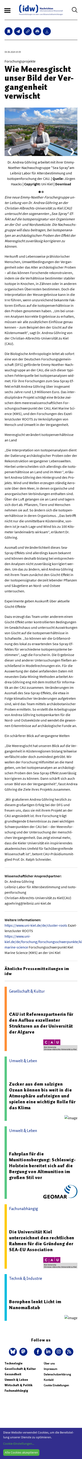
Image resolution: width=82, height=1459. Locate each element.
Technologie (14, 1363)
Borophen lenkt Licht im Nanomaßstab (35, 1304)
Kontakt (49, 1380)
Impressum (50, 1369)
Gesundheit (13, 1374)
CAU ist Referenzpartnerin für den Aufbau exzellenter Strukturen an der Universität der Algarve (41, 1023)
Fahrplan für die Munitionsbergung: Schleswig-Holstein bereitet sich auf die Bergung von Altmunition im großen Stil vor (42, 1165)
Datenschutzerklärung (57, 1374)
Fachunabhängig (16, 1391)
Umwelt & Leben (16, 1380)
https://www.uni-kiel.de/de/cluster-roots (36, 925)
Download (63, 184)
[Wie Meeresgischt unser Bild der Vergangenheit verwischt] (18, 31)
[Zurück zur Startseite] (41, 10)
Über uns (49, 1363)
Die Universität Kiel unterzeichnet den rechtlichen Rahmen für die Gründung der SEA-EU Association (41, 1240)
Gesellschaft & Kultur (20, 1369)
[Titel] (9, 31)
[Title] (28, 31)
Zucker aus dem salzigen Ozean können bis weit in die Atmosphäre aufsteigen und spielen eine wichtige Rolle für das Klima (42, 1096)
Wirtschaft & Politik (18, 1385)
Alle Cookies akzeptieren (21, 1452)
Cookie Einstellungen (56, 1385)
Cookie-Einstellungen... (18, 1443)
